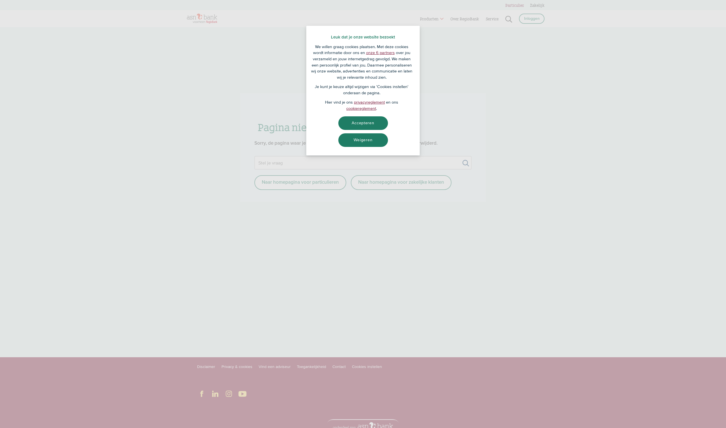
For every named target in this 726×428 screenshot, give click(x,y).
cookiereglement (361, 108)
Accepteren (363, 123)
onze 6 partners (380, 52)
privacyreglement (369, 102)
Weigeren (363, 140)
